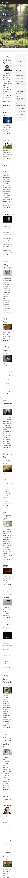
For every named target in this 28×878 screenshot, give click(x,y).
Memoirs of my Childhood (7, 264)
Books (9, 49)
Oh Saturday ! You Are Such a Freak (7, 740)
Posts (3, 49)
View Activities (20, 55)
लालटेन (5, 565)
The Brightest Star (7, 515)
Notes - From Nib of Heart (7, 593)
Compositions (9, 214)
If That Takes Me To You (7, 349)
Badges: (18, 69)
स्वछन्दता (6, 140)
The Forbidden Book (8, 403)
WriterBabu (6, 2)
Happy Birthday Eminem (7, 59)
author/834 (19, 65)
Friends (14, 49)
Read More (6, 105)
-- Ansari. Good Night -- (7, 855)
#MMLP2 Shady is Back (7, 627)
